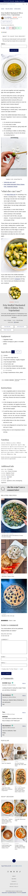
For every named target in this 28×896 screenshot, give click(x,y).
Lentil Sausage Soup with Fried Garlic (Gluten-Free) (6, 846)
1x (13, 351)
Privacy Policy (14, 886)
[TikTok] (19, 871)
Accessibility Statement (12, 892)
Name (3, 656)
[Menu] (26, 3)
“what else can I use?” (10, 182)
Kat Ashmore (8, 17)
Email (3, 44)
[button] (9, 302)
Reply (24, 683)
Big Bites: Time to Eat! (20, 1)
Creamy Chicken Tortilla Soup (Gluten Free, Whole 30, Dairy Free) (20, 847)
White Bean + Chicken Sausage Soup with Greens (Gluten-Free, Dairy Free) (7, 821)
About (14, 876)
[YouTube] (11, 871)
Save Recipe (14, 50)
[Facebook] (14, 871)
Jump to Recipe (6, 21)
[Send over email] (17, 28)
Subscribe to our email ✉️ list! (12, 669)
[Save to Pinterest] (10, 28)
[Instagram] (8, 871)
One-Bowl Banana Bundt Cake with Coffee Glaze (20, 764)
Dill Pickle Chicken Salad (8, 576)
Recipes (14, 878)
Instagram (17, 279)
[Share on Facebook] (7, 28)
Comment (5, 639)
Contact (14, 881)
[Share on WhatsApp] (20, 28)
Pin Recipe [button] (7, 326)
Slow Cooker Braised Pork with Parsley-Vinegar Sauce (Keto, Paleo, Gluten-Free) (20, 789)
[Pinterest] (16, 871)
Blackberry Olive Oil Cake (8, 616)
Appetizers (17, 8)
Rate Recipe (20, 326)
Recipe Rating (6, 633)
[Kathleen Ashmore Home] (8, 3)
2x (16, 351)
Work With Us (14, 884)
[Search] (23, 3)
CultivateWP (23, 892)
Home (2, 8)
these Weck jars (11, 194)
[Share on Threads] (13, 28)
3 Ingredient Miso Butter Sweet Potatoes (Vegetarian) (7, 789)
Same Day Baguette (6, 763)
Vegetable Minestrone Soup (20, 820)
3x (19, 351)
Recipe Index (9, 8)
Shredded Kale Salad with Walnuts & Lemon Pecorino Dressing (12, 536)
